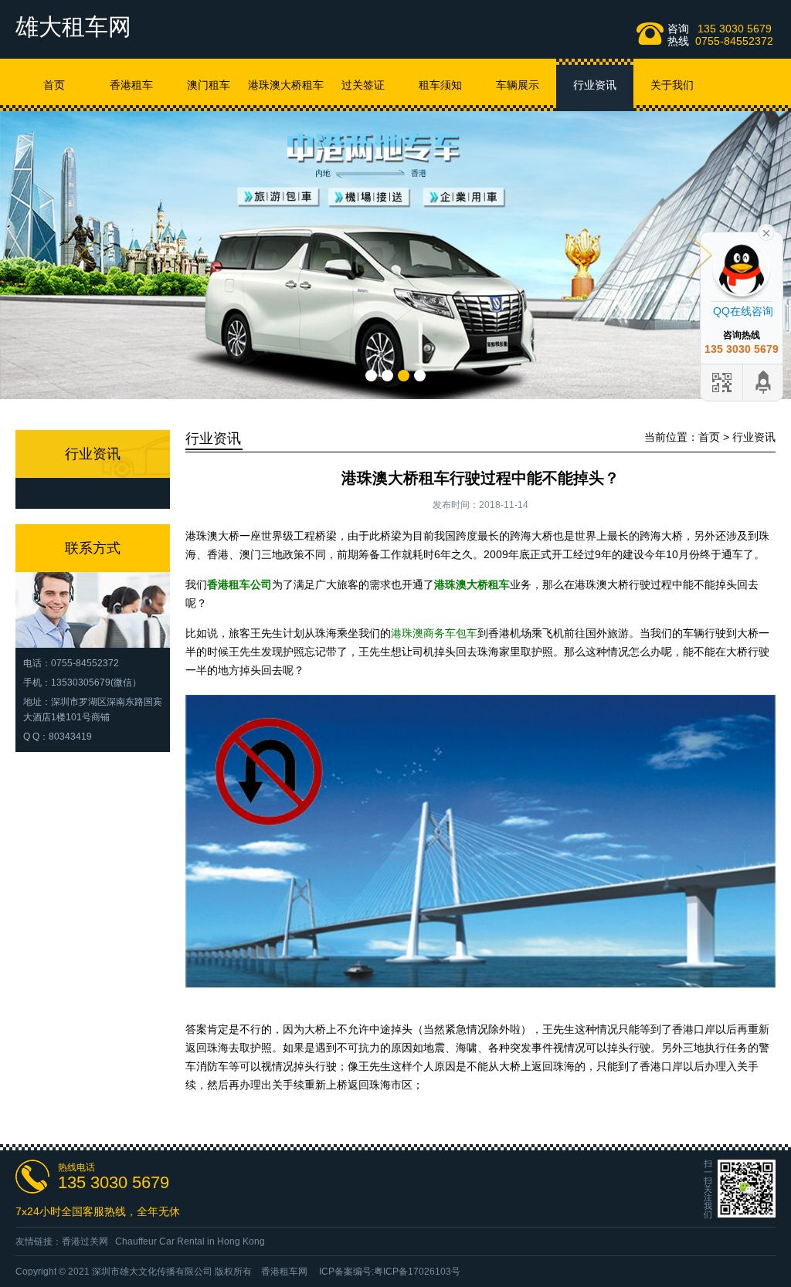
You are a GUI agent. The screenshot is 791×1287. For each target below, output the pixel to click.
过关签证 (363, 85)
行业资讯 (594, 85)
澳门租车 (208, 85)
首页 (54, 85)
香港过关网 (85, 1241)
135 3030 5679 (735, 28)
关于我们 (672, 85)
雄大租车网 (73, 26)
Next (699, 255)
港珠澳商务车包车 (434, 633)
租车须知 (440, 85)
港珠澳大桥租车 (286, 85)
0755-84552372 (734, 41)
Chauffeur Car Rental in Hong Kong (190, 1241)
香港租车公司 (239, 584)
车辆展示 (517, 85)
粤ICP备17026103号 (417, 1271)
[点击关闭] (766, 231)
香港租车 (131, 85)
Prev (91, 255)
